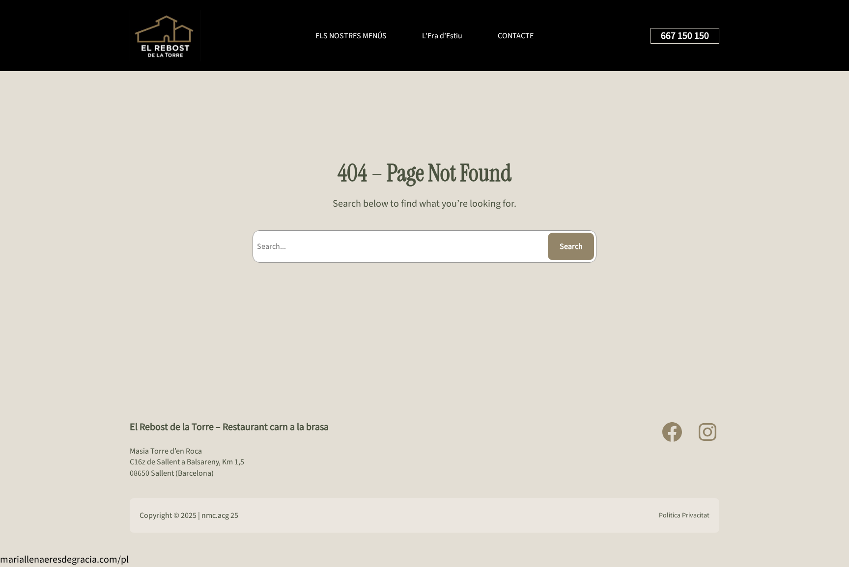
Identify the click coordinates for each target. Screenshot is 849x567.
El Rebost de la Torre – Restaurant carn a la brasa (229, 427)
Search (571, 246)
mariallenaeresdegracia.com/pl (64, 560)
